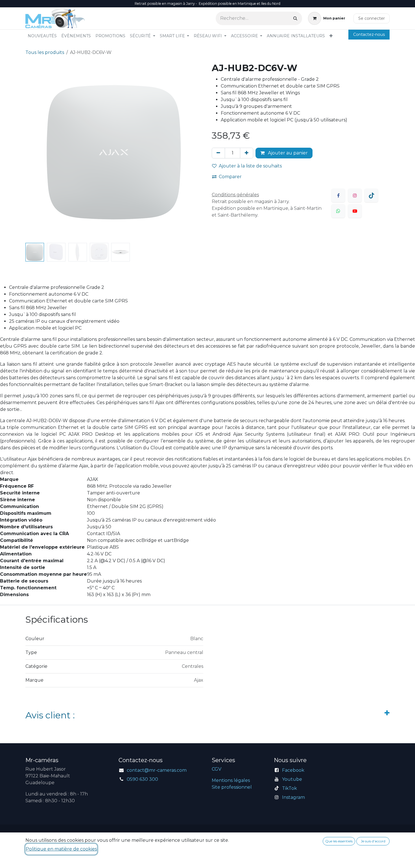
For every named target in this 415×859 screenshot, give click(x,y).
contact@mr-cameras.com (157, 770)
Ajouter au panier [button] (287, 153)
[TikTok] (371, 195)
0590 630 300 (142, 779)
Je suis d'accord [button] (373, 841)
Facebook (293, 770)
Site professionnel (232, 787)
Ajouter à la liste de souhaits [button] (250, 166)
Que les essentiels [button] (339, 841)
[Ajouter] (246, 153)
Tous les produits (44, 52)
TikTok (289, 788)
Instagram (293, 797)
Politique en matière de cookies (61, 849)
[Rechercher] (295, 18)
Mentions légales (231, 780)
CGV (216, 769)
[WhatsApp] (338, 211)
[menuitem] (42, 36)
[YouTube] (355, 211)
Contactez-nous (369, 34)
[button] (34, 151)
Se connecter (371, 18)
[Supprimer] (218, 153)
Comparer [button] (230, 176)
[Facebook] (338, 195)
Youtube (292, 779)
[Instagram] (355, 195)
